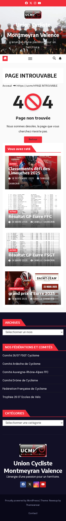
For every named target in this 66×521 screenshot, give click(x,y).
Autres (12, 164)
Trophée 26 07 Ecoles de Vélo (22, 397)
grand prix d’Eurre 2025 (31, 293)
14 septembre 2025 (23, 179)
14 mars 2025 (20, 299)
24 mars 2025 (20, 222)
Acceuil (7, 86)
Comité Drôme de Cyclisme (20, 380)
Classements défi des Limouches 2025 (29, 170)
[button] (54, 58)
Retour (33, 139)
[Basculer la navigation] (30, 58)
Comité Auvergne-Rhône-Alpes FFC (25, 372)
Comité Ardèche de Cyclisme (21, 364)
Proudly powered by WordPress (22, 501)
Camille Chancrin (44, 222)
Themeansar (33, 505)
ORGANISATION (16, 289)
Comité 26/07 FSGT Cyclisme (21, 355)
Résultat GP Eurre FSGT (31, 254)
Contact (33, 513)
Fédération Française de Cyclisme (25, 388)
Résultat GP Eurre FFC (30, 216)
